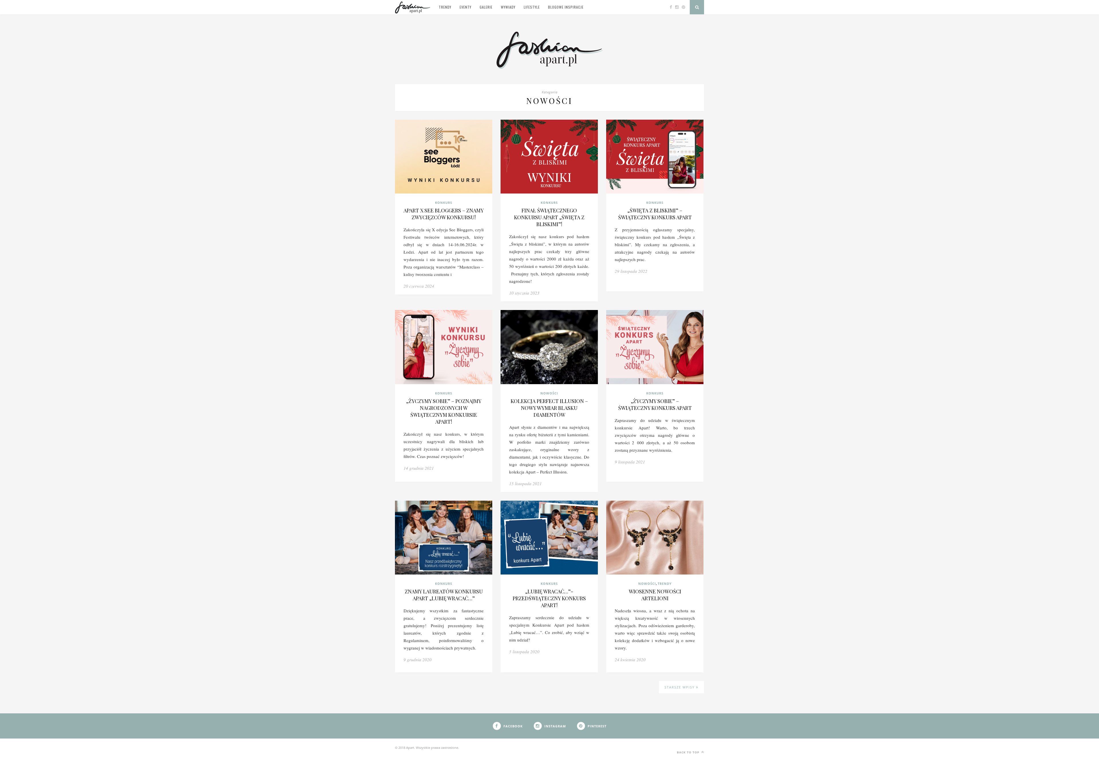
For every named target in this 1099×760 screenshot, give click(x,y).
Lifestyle (532, 7)
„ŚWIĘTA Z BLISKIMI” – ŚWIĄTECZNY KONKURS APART (655, 214)
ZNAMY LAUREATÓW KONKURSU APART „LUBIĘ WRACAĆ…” (444, 595)
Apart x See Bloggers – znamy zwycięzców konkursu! (444, 214)
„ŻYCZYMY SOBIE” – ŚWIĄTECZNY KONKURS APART (655, 404)
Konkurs (443, 202)
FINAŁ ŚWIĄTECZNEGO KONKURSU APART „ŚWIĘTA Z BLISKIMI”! (549, 217)
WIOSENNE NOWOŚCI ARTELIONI (655, 595)
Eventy (465, 7)
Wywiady (508, 7)
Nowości (549, 393)
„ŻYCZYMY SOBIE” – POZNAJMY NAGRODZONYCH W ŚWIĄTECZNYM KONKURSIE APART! (443, 411)
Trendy (445, 7)
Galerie (486, 7)
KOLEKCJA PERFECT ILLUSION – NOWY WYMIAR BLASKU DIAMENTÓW (549, 408)
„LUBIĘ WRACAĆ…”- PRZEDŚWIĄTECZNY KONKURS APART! (549, 598)
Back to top (688, 752)
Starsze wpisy (680, 687)
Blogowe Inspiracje (566, 7)
